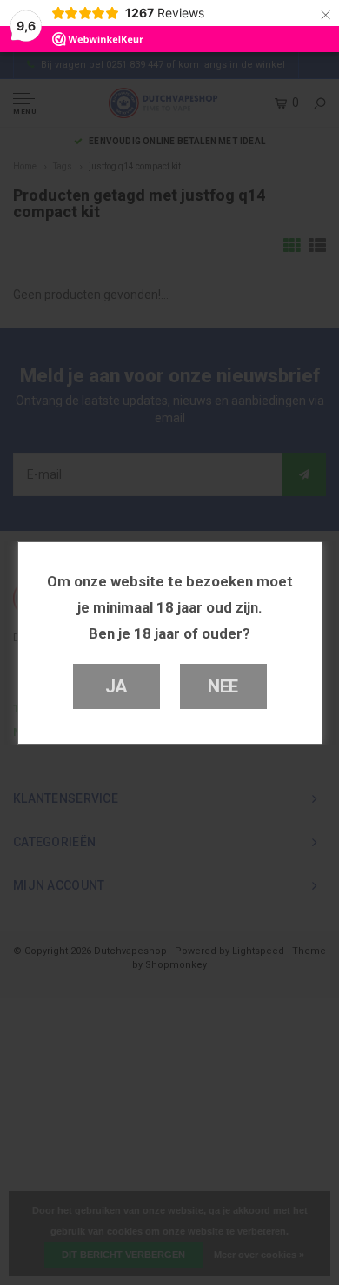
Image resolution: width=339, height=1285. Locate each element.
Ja (116, 686)
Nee (223, 686)
